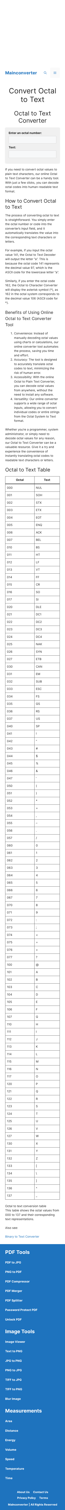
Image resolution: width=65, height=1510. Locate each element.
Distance (11, 1430)
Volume (10, 1449)
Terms (43, 1498)
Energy (10, 1440)
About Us (23, 1492)
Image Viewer (15, 1341)
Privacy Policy (26, 1498)
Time (8, 1478)
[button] (45, 73)
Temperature (14, 1468)
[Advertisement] (32, 32)
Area (8, 1421)
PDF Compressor (17, 1281)
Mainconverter (21, 72)
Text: (12, 147)
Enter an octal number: (25, 133)
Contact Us (40, 1492)
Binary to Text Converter (22, 1236)
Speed (9, 1459)
